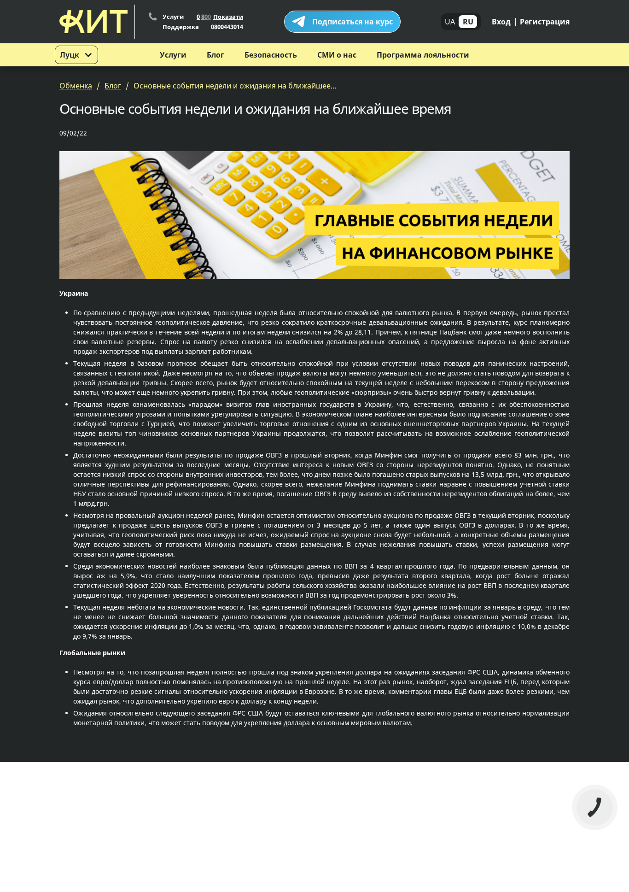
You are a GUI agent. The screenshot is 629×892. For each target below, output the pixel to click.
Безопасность (271, 55)
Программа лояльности (423, 55)
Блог (215, 55)
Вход (501, 22)
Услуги (173, 55)
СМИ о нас (336, 55)
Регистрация (545, 22)
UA (450, 22)
